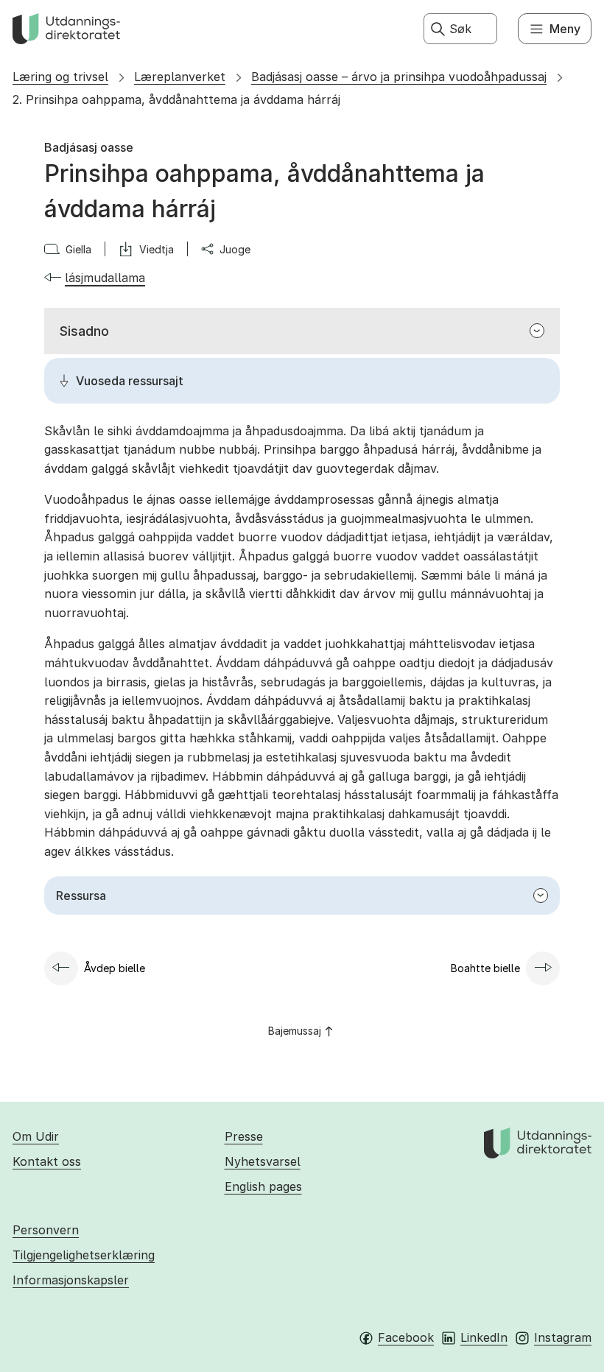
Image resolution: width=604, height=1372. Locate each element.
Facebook (406, 1337)
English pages (263, 1186)
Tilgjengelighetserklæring (84, 1255)
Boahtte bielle (485, 968)
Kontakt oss (47, 1161)
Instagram (562, 1337)
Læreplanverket (179, 76)
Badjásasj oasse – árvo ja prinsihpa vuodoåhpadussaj (399, 76)
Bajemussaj (294, 1030)
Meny (564, 28)
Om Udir (36, 1136)
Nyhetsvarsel (263, 1161)
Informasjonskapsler (71, 1280)
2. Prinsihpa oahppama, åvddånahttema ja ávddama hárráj (176, 99)
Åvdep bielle (114, 968)
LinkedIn (484, 1337)
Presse (244, 1136)
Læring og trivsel (60, 76)
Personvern (46, 1230)
